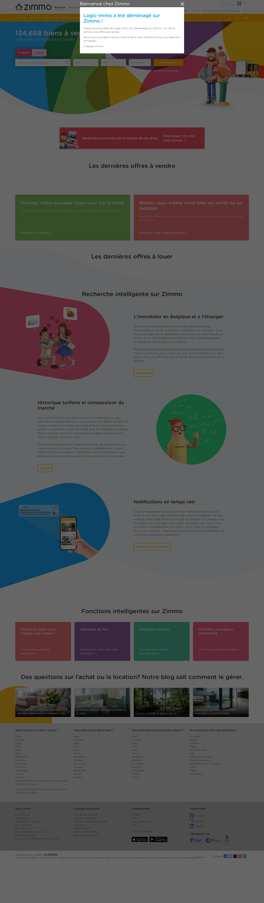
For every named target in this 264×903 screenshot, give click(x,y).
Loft (192, 753)
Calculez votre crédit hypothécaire (153, 651)
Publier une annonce (175, 10)
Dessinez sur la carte (35, 232)
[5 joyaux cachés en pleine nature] (161, 700)
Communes (164, 857)
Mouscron (20, 767)
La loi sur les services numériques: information (134, 857)
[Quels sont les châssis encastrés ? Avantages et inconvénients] (221, 702)
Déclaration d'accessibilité (183, 857)
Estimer (45, 468)
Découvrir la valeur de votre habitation (99, 651)
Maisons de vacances (201, 756)
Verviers (19, 777)
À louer (39, 52)
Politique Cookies (48, 857)
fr (246, 3)
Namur (18, 750)
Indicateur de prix (134, 17)
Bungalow (195, 736)
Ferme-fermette (198, 750)
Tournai (19, 773)
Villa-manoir (196, 773)
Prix (105, 62)
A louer (34, 17)
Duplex (193, 746)
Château (194, 743)
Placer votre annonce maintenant (35, 651)
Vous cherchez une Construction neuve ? (157, 730)
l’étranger (207, 330)
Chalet (193, 739)
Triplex (193, 770)
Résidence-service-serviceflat (205, 763)
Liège (18, 743)
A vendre (21, 17)
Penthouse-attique (199, 760)
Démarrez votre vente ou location (162, 232)
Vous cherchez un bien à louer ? (93, 730)
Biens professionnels (76, 17)
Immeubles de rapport (106, 17)
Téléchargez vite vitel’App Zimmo (179, 138)
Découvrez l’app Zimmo (152, 546)
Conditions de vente (101, 857)
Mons (18, 746)
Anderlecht (21, 756)
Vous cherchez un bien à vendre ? (36, 730)
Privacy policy (64, 857)
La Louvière (21, 763)
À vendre (23, 52)
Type (78, 62)
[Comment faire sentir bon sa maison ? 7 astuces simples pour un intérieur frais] (43, 702)
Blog (246, 17)
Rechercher (168, 62)
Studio (193, 767)
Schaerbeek (21, 770)
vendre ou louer (177, 353)
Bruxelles (20, 739)
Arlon (18, 736)
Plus (195, 10)
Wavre (18, 753)
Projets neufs (51, 17)
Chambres (137, 62)
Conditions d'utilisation (26, 857)
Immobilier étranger (79, 7)
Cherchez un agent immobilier (218, 649)
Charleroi (20, 760)
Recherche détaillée (166, 70)
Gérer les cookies (81, 857)
